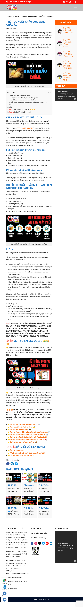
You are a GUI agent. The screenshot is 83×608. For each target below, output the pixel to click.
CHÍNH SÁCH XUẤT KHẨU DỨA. (19, 95)
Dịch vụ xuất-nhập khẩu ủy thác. (21, 427)
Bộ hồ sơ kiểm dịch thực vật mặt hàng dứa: (25, 98)
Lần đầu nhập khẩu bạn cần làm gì (22, 456)
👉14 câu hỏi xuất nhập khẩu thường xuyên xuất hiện (26, 453)
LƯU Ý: (11, 107)
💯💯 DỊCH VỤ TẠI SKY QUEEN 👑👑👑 (22, 109)
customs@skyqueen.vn (14, 577)
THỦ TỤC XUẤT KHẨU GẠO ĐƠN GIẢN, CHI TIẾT (29, 508)
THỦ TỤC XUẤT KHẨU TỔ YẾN (13, 508)
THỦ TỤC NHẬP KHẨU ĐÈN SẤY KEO (68, 54)
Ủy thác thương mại (16, 450)
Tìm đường (4, 583)
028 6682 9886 (17, 582)
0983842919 (14, 588)
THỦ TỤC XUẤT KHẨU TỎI (13, 485)
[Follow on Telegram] (4, 600)
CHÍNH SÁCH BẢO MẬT (39, 533)
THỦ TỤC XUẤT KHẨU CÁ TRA (44, 485)
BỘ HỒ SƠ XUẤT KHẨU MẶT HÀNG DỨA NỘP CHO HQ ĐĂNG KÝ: (29, 104)
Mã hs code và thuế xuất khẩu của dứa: (24, 100)
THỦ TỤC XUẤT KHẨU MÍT (44, 508)
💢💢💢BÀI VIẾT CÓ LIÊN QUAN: (20, 112)
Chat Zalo (4, 589)
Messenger (5, 595)
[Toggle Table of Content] (48, 92)
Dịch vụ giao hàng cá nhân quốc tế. (22, 442)
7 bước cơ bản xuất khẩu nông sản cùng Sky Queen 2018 (28, 485)
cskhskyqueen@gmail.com (20, 573)
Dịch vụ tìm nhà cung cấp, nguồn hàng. (23, 424)
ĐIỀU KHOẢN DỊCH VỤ (38, 538)
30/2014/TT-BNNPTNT (25, 128)
